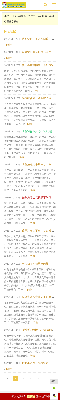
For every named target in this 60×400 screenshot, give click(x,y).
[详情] (9, 44)
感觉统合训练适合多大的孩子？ (41, 329)
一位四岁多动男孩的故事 (36, 263)
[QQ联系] (54, 395)
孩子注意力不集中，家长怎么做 (40, 230)
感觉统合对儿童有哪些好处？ (39, 98)
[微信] (54, 388)
